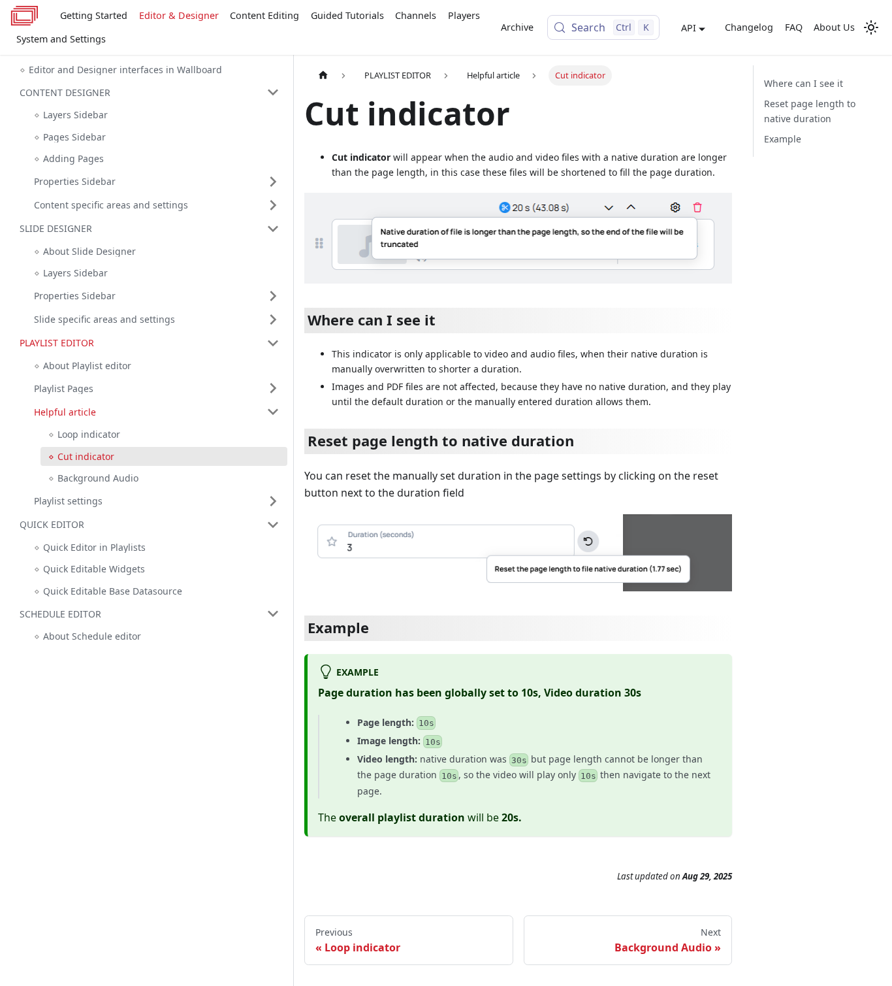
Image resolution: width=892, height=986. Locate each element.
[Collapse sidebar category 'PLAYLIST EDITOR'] (273, 343)
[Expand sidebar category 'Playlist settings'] (273, 501)
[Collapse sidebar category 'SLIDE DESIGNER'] (273, 228)
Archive (517, 27)
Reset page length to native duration (809, 111)
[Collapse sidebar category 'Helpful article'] (273, 411)
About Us (834, 27)
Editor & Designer (179, 15)
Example (782, 139)
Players (464, 15)
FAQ (794, 27)
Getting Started (93, 15)
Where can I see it (803, 83)
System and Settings (61, 39)
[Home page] (323, 75)
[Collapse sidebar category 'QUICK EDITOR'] (273, 524)
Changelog (749, 27)
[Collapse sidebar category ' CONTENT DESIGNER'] (273, 92)
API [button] (688, 28)
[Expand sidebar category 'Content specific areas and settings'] (273, 205)
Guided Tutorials (347, 15)
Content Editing (264, 15)
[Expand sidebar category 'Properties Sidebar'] (273, 181)
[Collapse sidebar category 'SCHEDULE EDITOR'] (273, 613)
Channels (415, 15)
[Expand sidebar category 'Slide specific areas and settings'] (273, 319)
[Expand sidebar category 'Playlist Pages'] (273, 388)
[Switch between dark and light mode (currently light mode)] (871, 27)
